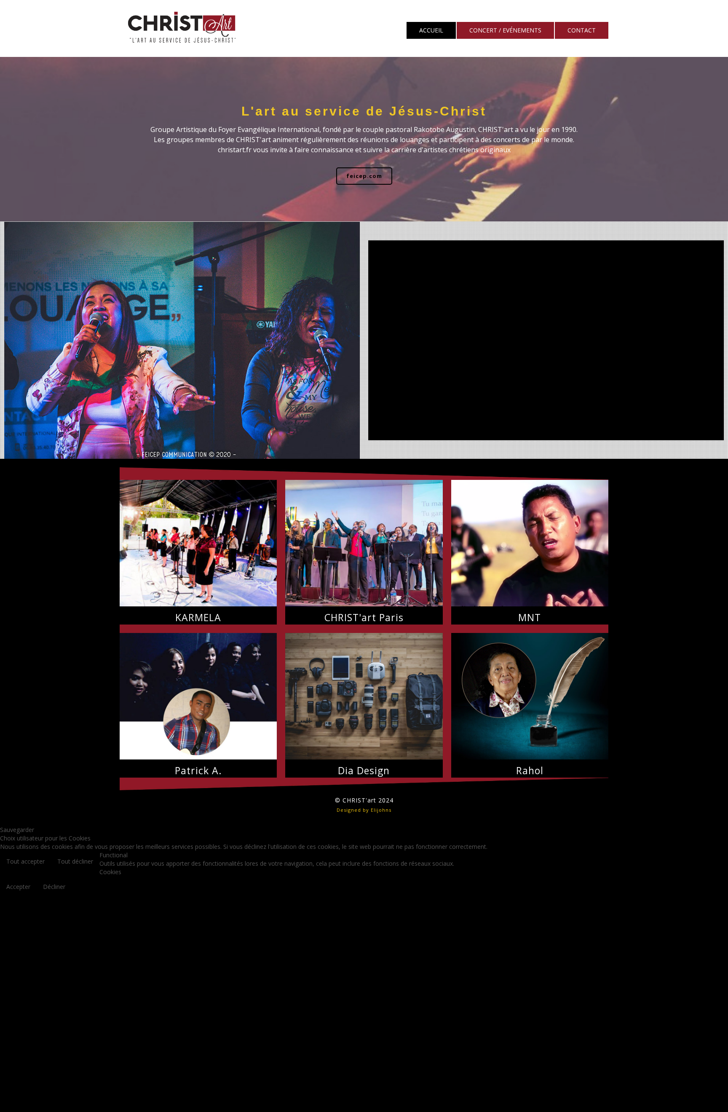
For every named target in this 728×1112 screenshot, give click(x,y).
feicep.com (364, 176)
